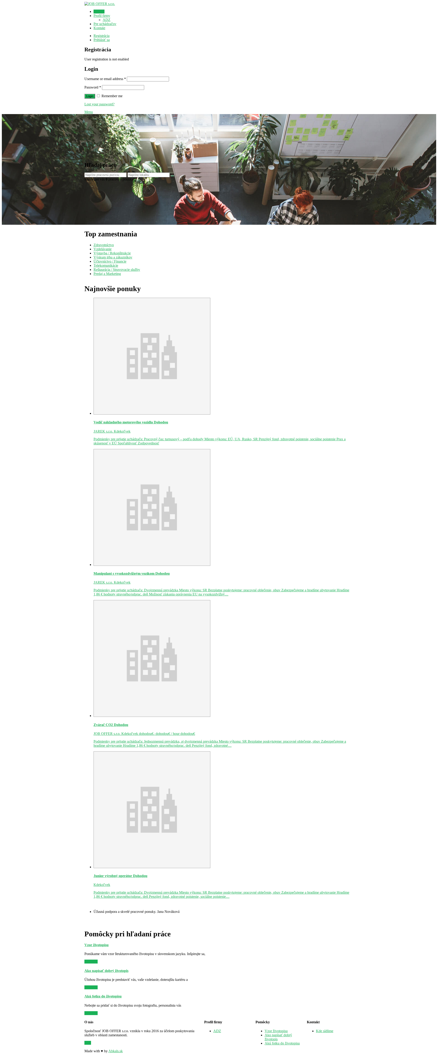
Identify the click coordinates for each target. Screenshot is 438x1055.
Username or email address (105, 79)
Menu (88, 112)
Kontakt (99, 28)
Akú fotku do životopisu (282, 1043)
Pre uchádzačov (105, 24)
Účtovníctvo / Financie (110, 261)
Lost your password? (99, 104)
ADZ (106, 20)
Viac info (91, 962)
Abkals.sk (115, 1051)
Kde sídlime (324, 1031)
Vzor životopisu (276, 1031)
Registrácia (102, 36)
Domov (99, 11)
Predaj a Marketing (107, 274)
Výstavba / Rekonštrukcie (112, 253)
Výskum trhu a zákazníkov (113, 257)
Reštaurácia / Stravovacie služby (117, 270)
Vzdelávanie (103, 249)
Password (92, 87)
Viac (87, 1043)
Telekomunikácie (106, 265)
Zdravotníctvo (104, 245)
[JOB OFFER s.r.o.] (99, 4)
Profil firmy (102, 16)
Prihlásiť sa (102, 40)
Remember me (112, 96)
